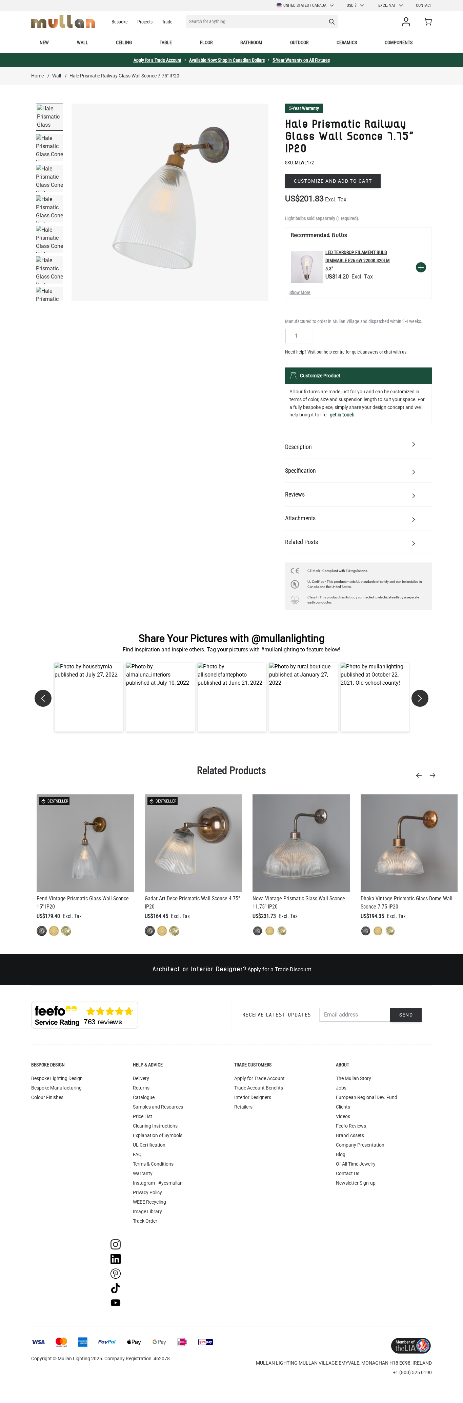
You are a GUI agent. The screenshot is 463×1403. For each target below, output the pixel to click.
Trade (167, 21)
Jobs (341, 1088)
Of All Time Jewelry (356, 1164)
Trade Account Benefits (258, 1088)
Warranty (143, 1173)
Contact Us (347, 1173)
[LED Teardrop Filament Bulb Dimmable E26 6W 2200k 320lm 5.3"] (307, 267)
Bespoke (120, 21)
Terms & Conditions (153, 1164)
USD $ (352, 5)
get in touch (342, 414)
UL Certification (149, 1145)
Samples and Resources (158, 1107)
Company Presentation (360, 1145)
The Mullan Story (353, 1078)
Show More (299, 292)
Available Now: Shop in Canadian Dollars (227, 60)
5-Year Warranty (304, 108)
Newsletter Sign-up (356, 1183)
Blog (340, 1154)
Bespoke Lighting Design (57, 1078)
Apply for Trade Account (259, 1078)
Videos (343, 1116)
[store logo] (63, 21)
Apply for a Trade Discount (279, 969)
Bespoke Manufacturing (56, 1088)
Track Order (145, 1221)
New (44, 42)
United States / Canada (304, 5)
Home (37, 75)
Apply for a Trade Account (157, 60)
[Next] (434, 775)
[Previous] (421, 775)
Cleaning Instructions (155, 1126)
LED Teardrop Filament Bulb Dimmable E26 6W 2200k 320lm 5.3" (357, 260)
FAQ (137, 1154)
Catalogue (144, 1097)
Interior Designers (252, 1097)
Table (166, 42)
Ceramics (347, 42)
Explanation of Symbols (157, 1135)
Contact (424, 5)
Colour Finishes (47, 1097)
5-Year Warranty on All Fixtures (301, 60)
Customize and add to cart (333, 181)
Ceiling (124, 42)
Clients (343, 1107)
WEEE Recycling (149, 1202)
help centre (334, 352)
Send (406, 1015)
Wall (82, 42)
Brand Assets (350, 1135)
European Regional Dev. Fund (366, 1097)
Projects (145, 21)
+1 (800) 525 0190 (412, 1372)
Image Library (147, 1211)
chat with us (395, 352)
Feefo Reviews (351, 1126)
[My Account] (407, 21)
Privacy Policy (147, 1192)
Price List (142, 1116)
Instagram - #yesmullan (158, 1183)
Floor (206, 42)
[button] (89, 697)
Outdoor (299, 42)
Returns (141, 1088)
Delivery (141, 1078)
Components (398, 42)
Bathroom (251, 42)
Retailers (243, 1107)
